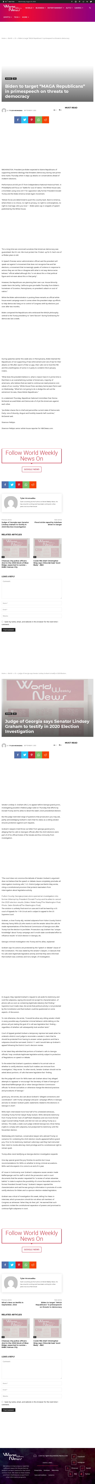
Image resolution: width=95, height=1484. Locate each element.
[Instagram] (75, 1)
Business (40, 8)
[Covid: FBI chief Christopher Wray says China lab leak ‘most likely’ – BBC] (47, 548)
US (15, 38)
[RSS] (87, 1)
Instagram (81, 1462)
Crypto (6, 17)
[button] (90, 8)
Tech (16, 17)
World (28, 8)
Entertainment (55, 8)
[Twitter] (91, 1)
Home (4, 38)
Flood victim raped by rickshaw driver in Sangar (48, 523)
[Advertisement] (47, 29)
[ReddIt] (45, 119)
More (24, 17)
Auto (68, 8)
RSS (75, 1474)
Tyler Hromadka (15, 110)
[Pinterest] (79, 1)
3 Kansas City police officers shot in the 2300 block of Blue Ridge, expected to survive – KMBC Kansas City (15, 564)
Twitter (87, 1474)
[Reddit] (83, 1)
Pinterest (74, 1468)
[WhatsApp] (38, 119)
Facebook (81, 1456)
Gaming (77, 8)
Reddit (88, 1468)
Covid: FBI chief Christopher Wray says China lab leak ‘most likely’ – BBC (46, 563)
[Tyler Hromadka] (4, 110)
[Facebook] (72, 1)
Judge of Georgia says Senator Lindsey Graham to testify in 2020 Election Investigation (15, 524)
